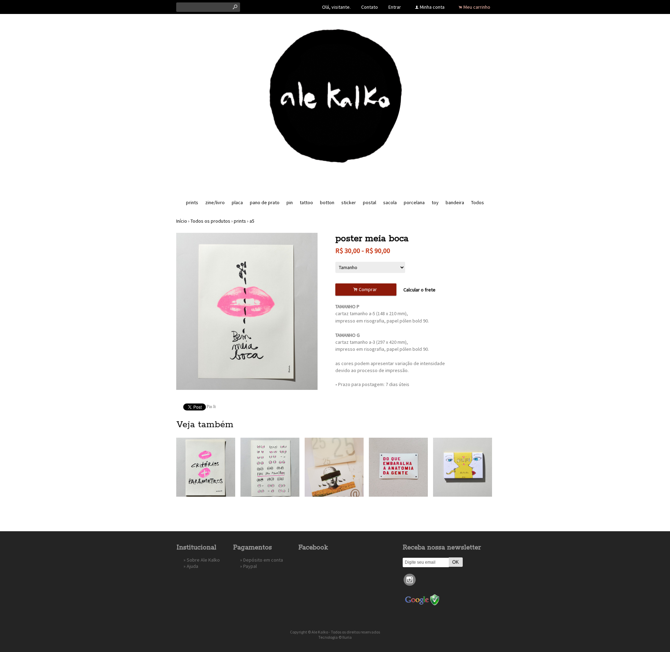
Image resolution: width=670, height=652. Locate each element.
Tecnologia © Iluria (335, 637)
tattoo (306, 202)
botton (327, 202)
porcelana (414, 202)
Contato (369, 7)
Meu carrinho (476, 7)
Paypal (250, 566)
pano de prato (265, 202)
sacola (390, 202)
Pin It (211, 406)
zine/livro (215, 202)
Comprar (366, 289)
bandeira (455, 202)
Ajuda (192, 566)
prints (192, 202)
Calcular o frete (419, 290)
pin (289, 202)
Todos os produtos (210, 221)
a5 (252, 221)
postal (369, 202)
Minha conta (432, 7)
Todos (477, 202)
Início (181, 221)
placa (237, 202)
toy (435, 202)
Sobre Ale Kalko (203, 560)
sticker (348, 202)
